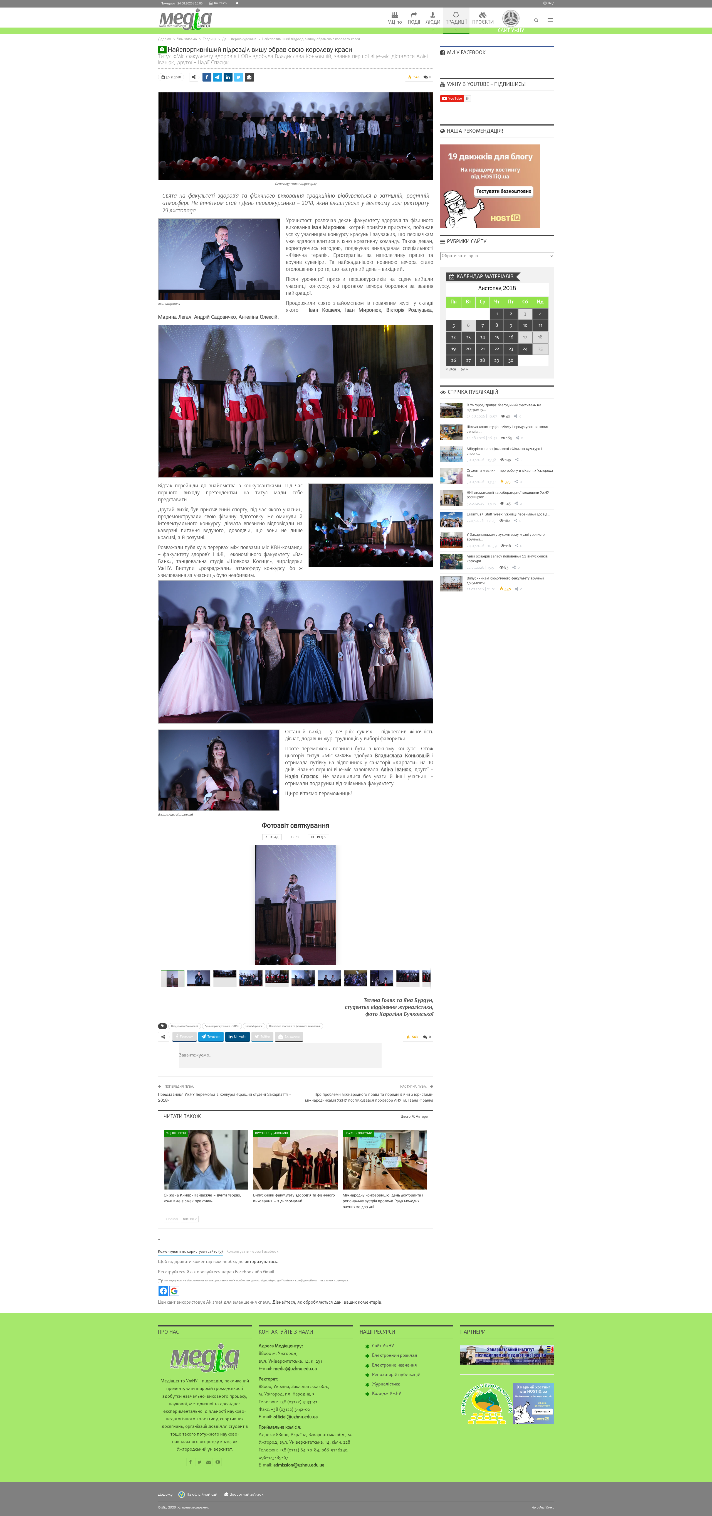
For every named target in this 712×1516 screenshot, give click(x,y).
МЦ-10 (394, 22)
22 (497, 348)
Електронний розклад (394, 1355)
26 (453, 360)
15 (497, 337)
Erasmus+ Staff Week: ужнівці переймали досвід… (508, 514)
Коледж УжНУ (386, 1393)
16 (511, 337)
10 (525, 325)
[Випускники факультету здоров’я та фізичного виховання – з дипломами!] (295, 1160)
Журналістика (386, 1384)
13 (468, 337)
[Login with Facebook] (163, 1291)
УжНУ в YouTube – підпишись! (486, 85)
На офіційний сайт (203, 1495)
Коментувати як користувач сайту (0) (190, 1252)
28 (482, 360)
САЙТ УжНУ (511, 31)
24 (525, 348)
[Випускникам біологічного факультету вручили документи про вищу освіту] (451, 583)
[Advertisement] (313, 1055)
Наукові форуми (358, 1133)
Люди (433, 22)
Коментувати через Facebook (252, 1252)
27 (468, 360)
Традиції (456, 22)
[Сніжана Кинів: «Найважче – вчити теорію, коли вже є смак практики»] (206, 1160)
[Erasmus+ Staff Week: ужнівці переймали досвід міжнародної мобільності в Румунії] (451, 519)
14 (482, 337)
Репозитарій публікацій (396, 1375)
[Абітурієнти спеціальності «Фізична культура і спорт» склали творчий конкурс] (451, 454)
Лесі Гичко (546, 1507)
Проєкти (483, 22)
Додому (165, 1495)
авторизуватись (261, 1262)
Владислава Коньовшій (184, 1026)
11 (540, 325)
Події (414, 22)
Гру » (463, 369)
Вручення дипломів (271, 1133)
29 (496, 360)
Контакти (220, 3)
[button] (200, 978)
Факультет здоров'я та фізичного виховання (294, 1026)
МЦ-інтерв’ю (176, 1133)
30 (510, 360)
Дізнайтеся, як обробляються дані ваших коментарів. (327, 1302)
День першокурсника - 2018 (222, 1026)
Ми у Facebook (466, 53)
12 (453, 337)
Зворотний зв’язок (246, 1495)
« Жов (451, 369)
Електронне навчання (394, 1365)
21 (483, 348)
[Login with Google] (174, 1291)
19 (453, 348)
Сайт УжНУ (383, 1346)
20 (468, 348)
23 (511, 348)
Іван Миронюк (254, 1026)
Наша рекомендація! (474, 131)
